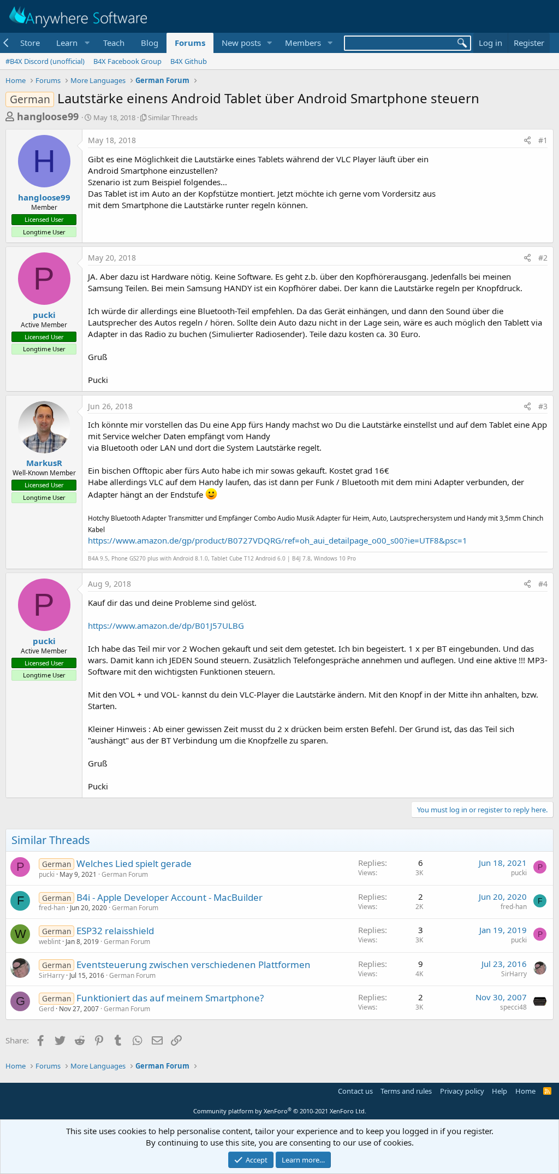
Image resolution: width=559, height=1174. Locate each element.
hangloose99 (48, 116)
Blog (149, 42)
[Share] (527, 140)
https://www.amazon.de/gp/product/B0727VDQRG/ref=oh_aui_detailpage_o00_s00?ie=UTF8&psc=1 (277, 540)
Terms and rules (406, 1091)
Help (499, 1091)
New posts (241, 42)
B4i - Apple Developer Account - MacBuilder (169, 897)
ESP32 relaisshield (115, 930)
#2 (543, 257)
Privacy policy (462, 1091)
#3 (543, 406)
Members (303, 42)
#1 (543, 140)
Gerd (46, 1008)
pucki (44, 314)
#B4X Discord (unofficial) (45, 61)
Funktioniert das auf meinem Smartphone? (170, 998)
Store (30, 42)
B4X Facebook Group (127, 61)
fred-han (52, 907)
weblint (50, 941)
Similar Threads (173, 117)
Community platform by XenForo (279, 1111)
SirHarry (51, 975)
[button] (71, 43)
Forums (190, 42)
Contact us (355, 1091)
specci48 (513, 1007)
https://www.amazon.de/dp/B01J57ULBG (166, 625)
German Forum (125, 874)
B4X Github (188, 61)
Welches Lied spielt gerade (134, 863)
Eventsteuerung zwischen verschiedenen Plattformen (193, 964)
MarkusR (44, 462)
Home (525, 1091)
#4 (543, 584)
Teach (113, 42)
